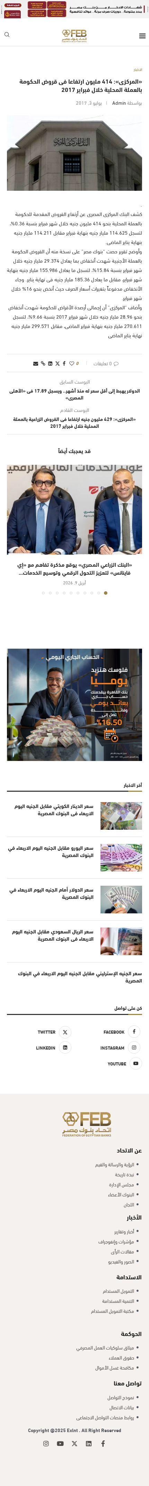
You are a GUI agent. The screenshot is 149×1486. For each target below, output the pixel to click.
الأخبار (134, 1216)
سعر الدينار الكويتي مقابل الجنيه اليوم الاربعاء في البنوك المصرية (54, 809)
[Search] (6, 35)
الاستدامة (129, 1276)
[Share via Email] (35, 363)
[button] (13, 529)
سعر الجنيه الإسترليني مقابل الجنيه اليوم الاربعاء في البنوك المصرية (80, 976)
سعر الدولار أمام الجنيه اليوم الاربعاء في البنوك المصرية (51, 893)
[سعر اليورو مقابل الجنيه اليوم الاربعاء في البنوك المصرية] (121, 858)
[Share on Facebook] (64, 363)
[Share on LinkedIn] (50, 363)
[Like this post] (71, 363)
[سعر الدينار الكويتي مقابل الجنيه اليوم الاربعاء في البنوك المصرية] (121, 816)
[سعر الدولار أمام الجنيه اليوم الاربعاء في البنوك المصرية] (121, 899)
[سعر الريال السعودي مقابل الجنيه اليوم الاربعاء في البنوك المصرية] (121, 941)
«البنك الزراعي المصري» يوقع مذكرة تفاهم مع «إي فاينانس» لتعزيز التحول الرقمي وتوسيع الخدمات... (74, 568)
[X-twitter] (74, 1443)
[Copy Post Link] (43, 363)
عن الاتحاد (129, 1149)
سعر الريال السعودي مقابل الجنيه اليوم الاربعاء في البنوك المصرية (53, 935)
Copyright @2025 (47, 1429)
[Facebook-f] (103, 1443)
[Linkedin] (89, 1443)
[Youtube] (60, 1443)
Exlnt (73, 1429)
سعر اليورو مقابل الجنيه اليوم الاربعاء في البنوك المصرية (51, 851)
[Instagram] (46, 1443)
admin (119, 102)
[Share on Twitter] (57, 363)
